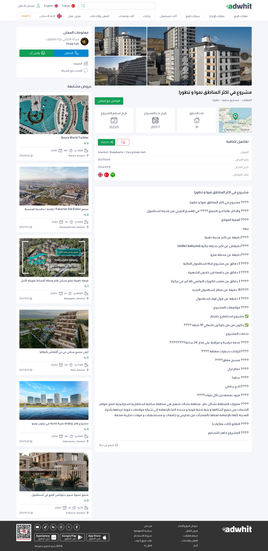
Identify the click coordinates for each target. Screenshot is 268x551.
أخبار (195, 545)
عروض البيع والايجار (188, 526)
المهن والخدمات (99, 16)
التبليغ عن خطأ (106, 445)
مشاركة (105, 142)
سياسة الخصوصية (143, 530)
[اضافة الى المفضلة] (123, 142)
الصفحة (77, 63)
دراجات (147, 16)
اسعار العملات (190, 535)
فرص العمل (192, 530)
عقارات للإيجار (217, 16)
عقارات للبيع (241, 16)
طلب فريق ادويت (143, 540)
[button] (235, 116)
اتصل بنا (148, 545)
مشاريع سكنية (230, 100)
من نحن (148, 526)
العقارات (247, 100)
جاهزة (215, 100)
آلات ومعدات (126, 16)
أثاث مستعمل (168, 16)
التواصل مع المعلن (109, 100)
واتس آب (34, 53)
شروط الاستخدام (143, 535)
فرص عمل (74, 16)
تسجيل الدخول (26, 5)
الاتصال (69, 53)
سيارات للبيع (193, 16)
